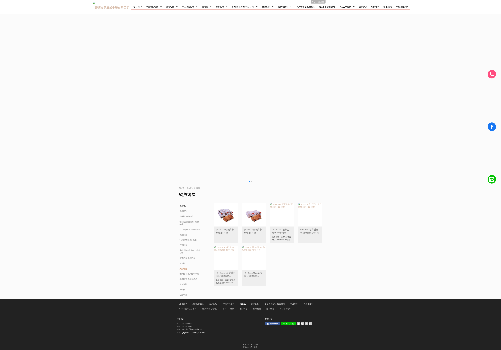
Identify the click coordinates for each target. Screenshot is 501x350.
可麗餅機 (183, 234)
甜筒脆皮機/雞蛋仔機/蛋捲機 (189, 222)
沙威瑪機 (183, 294)
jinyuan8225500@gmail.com (194, 332)
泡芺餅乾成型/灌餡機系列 (190, 229)
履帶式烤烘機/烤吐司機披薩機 (190, 251)
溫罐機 (182, 289)
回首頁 (181, 188)
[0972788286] (492, 74)
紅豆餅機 (183, 245)
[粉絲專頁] (492, 126)
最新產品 (183, 211)
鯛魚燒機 (183, 268)
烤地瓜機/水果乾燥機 (188, 240)
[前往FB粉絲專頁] (272, 323)
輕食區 (189, 188)
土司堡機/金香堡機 (187, 258)
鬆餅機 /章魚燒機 (186, 216)
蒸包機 (182, 263)
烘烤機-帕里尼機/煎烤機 (189, 274)
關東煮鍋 (183, 284)
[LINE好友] (492, 179)
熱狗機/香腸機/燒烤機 (188, 279)
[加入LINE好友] (288, 323)
